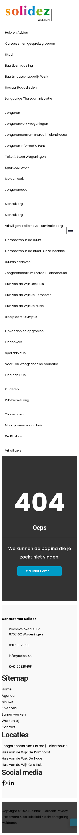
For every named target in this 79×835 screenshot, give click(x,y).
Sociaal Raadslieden (21, 87)
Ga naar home (38, 571)
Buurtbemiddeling (19, 65)
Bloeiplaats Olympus (21, 317)
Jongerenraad (16, 189)
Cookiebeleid (30, 816)
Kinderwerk (13, 342)
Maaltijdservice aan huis (23, 425)
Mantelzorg (14, 214)
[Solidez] (29, 14)
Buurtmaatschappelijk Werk (26, 76)
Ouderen (12, 389)
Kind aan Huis (15, 375)
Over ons (9, 708)
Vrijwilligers (13, 450)
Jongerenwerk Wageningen (26, 123)
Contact (9, 727)
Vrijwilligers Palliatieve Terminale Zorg (34, 225)
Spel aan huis (15, 353)
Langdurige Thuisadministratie (28, 98)
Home (7, 689)
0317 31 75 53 (19, 645)
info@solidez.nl (20, 655)
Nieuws (7, 701)
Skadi (9, 54)
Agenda (8, 695)
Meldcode (9, 822)
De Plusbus (13, 436)
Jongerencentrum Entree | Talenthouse (36, 134)
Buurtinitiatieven (18, 262)
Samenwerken (14, 714)
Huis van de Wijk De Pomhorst (28, 295)
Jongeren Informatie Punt (25, 145)
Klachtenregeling (55, 816)
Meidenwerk (14, 178)
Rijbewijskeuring (17, 400)
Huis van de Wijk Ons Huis (24, 284)
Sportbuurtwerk (17, 167)
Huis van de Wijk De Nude (24, 306)
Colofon (49, 811)
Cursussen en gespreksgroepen (30, 43)
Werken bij (10, 720)
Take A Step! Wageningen (25, 156)
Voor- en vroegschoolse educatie (31, 364)
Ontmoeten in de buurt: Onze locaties (35, 251)
